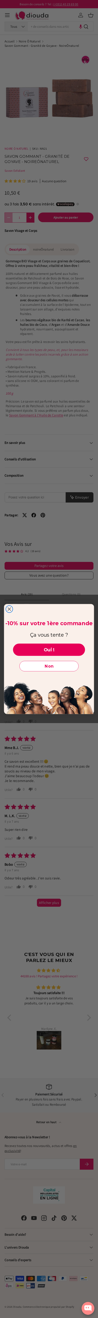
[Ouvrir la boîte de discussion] (88, 1308)
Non (49, 666)
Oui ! (49, 649)
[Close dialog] (9, 609)
